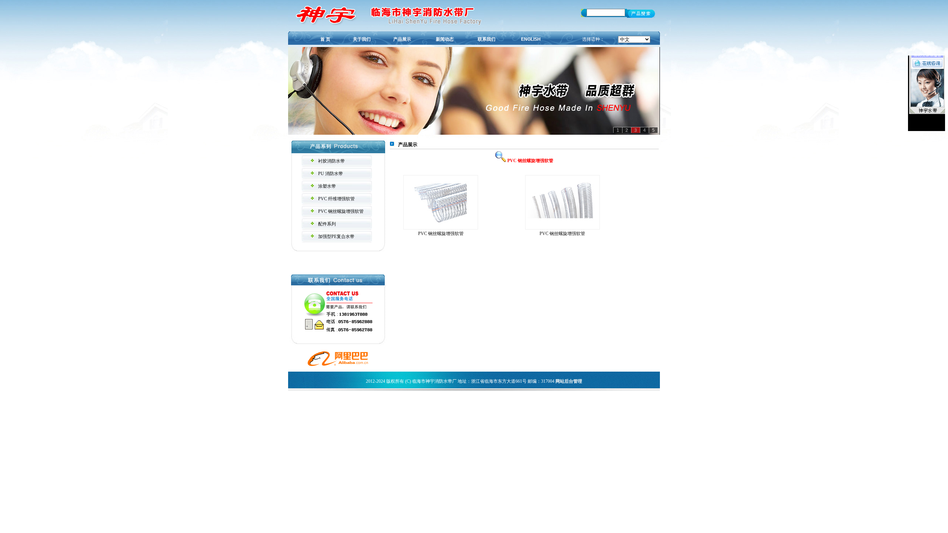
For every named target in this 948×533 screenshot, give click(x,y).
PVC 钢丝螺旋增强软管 (341, 211)
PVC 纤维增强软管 (336, 198)
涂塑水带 (327, 186)
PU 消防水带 (330, 173)
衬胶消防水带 (331, 161)
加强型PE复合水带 (336, 236)
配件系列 (327, 224)
